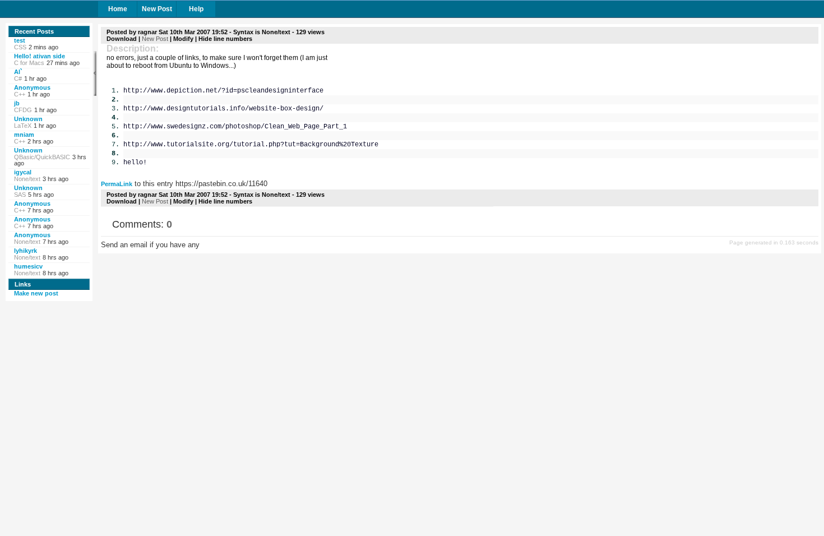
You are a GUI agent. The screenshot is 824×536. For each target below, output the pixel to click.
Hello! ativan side (39, 56)
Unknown (28, 118)
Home (117, 9)
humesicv (28, 266)
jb (17, 103)
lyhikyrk (25, 250)
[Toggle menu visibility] (95, 73)
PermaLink (116, 184)
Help (196, 9)
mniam (24, 134)
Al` (18, 71)
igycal (22, 172)
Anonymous (32, 87)
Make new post (36, 293)
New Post (157, 9)
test (19, 40)
